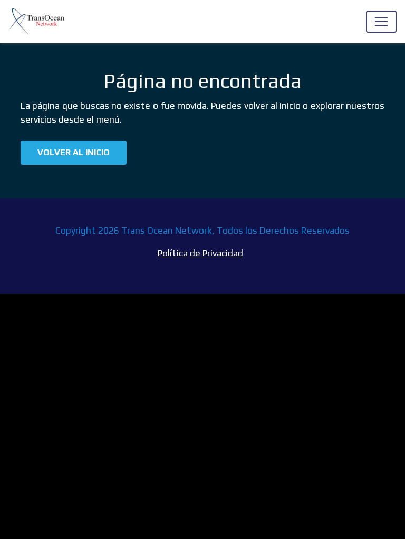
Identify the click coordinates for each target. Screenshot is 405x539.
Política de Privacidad (200, 253)
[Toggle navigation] (381, 22)
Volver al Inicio (73, 152)
